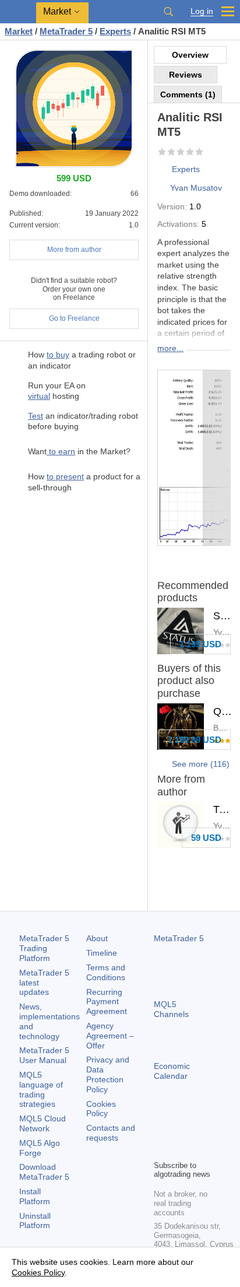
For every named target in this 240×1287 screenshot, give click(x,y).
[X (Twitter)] (198, 1131)
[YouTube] (161, 1149)
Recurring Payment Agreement (106, 1001)
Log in (201, 11)
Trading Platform (44, 948)
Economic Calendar (172, 1071)
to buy (58, 354)
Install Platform (34, 1196)
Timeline (101, 953)
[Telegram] (179, 1131)
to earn (61, 451)
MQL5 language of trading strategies (41, 1089)
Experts (186, 169)
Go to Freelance (74, 318)
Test (35, 415)
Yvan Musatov (196, 187)
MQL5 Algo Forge (39, 1148)
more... (170, 348)
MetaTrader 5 (179, 938)
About (97, 938)
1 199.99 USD (194, 740)
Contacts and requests (110, 1132)
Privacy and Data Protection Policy (107, 1074)
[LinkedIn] (179, 1149)
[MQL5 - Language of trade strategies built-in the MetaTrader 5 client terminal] (18, 12)
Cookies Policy (101, 1108)
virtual (39, 396)
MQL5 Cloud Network (42, 1123)
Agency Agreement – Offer (110, 1035)
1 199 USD (200, 644)
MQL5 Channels (171, 1009)
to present (65, 476)
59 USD (206, 838)
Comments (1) (188, 94)
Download (44, 1171)
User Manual (44, 1055)
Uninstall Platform (35, 1220)
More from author (74, 250)
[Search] (168, 12)
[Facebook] (161, 1131)
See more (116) (201, 764)
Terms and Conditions (105, 972)
